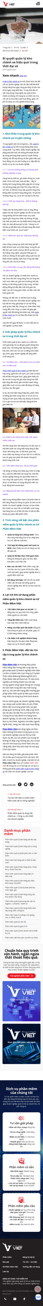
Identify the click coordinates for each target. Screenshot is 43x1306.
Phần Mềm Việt (10, 664)
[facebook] (20, 784)
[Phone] (5, 1299)
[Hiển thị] (23, 76)
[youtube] (14, 1299)
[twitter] (25, 784)
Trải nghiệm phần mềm (20, 976)
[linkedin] (31, 784)
